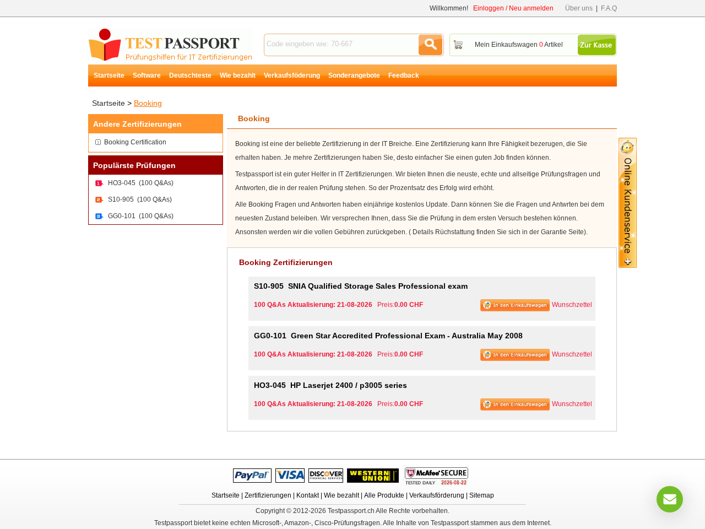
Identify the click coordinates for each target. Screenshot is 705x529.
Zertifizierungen (268, 495)
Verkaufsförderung (436, 495)
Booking (148, 103)
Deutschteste (190, 75)
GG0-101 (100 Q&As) (140, 216)
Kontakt (307, 495)
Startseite (109, 75)
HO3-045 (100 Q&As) (140, 183)
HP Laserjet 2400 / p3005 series (330, 385)
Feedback (403, 75)
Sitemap (481, 495)
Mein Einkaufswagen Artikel (519, 44)
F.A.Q (609, 8)
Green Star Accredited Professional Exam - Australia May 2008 (388, 335)
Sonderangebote (354, 75)
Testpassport (170, 44)
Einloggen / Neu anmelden (513, 8)
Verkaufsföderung (292, 75)
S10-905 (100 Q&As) (140, 199)
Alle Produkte (384, 495)
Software (147, 75)
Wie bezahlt (238, 75)
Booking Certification (135, 142)
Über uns (579, 8)
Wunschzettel (572, 305)
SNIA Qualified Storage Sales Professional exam (361, 286)
